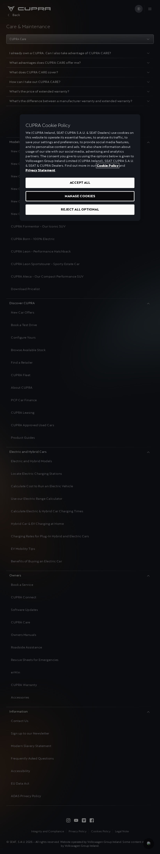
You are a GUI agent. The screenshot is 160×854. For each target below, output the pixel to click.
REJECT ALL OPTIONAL (80, 209)
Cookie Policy (108, 166)
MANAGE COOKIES (80, 196)
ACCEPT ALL (80, 183)
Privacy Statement (40, 170)
